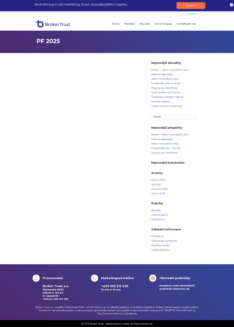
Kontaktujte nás (186, 23)
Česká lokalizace (160, 249)
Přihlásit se (193, 14)
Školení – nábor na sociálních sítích (170, 69)
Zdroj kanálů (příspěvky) (164, 240)
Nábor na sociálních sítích (165, 78)
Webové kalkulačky (162, 74)
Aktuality (156, 210)
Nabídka (129, 23)
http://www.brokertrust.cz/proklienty (117, 313)
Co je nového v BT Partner (166, 92)
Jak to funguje (163, 23)
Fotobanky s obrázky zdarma (167, 96)
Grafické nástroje (160, 101)
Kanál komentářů (160, 245)
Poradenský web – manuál (165, 83)
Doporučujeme (159, 214)
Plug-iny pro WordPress (164, 88)
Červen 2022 (158, 180)
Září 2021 (156, 184)
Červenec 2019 (159, 189)
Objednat (191, 5)
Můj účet (144, 23)
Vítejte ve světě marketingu (166, 106)
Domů (116, 23)
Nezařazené (158, 219)
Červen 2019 (158, 193)
